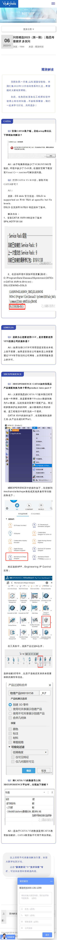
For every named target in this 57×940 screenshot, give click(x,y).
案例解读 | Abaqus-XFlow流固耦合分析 (17, 913)
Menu (53, 3)
